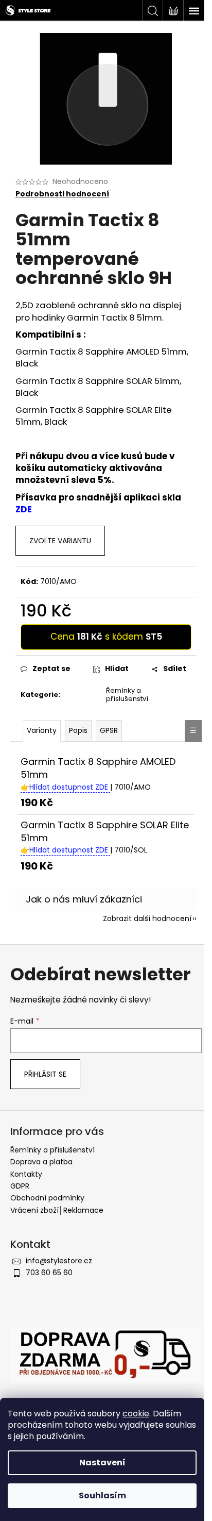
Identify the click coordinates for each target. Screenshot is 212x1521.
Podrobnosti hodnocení (62, 194)
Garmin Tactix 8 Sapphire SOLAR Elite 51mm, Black (93, 416)
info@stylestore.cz (59, 1261)
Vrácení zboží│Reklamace (56, 1210)
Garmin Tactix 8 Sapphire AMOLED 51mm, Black (101, 357)
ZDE (23, 509)
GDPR (19, 1186)
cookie (135, 1413)
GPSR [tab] (109, 730)
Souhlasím (102, 1495)
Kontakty (26, 1174)
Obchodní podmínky (47, 1198)
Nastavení (102, 1462)
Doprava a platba (41, 1162)
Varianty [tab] (42, 730)
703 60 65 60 (49, 1272)
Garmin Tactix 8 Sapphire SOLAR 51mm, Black (98, 387)
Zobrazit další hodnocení (147, 918)
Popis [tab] (78, 730)
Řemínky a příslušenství (127, 695)
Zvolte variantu (60, 541)
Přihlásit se (45, 1074)
